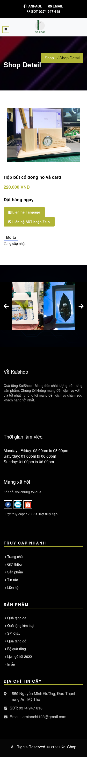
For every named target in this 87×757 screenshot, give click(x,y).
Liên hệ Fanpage (25, 212)
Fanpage (33, 6)
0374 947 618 (31, 708)
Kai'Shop (68, 747)
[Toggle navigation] (5, 29)
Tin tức (12, 579)
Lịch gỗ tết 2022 (19, 656)
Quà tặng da (16, 617)
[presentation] (6, 306)
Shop (49, 58)
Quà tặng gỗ (16, 641)
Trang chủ (15, 556)
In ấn (11, 664)
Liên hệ (13, 587)
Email (57, 6)
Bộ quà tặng (16, 648)
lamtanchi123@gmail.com (44, 716)
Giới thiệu (14, 564)
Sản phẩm (15, 572)
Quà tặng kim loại (20, 625)
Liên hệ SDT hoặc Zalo (30, 221)
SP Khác (13, 633)
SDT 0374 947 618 (45, 11)
